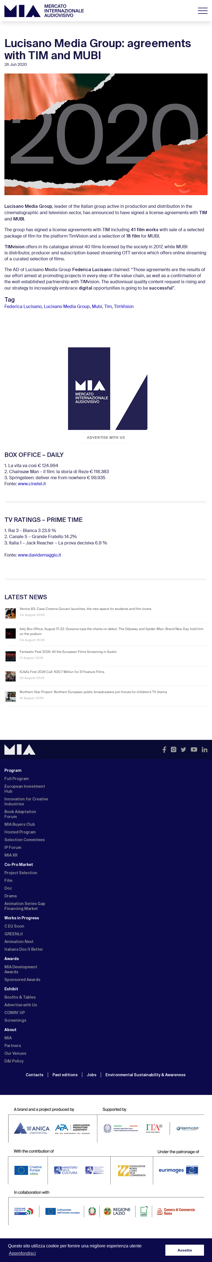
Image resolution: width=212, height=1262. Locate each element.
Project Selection (20, 872)
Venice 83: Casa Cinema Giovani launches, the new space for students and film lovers (85, 609)
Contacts (34, 1074)
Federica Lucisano (23, 307)
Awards (11, 958)
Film (8, 880)
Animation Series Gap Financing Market (24, 906)
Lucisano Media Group (67, 307)
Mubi (97, 307)
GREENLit (13, 933)
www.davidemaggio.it (39, 555)
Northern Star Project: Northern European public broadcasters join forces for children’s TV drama (93, 692)
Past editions (65, 1074)
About (10, 1029)
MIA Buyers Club (19, 824)
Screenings (15, 1020)
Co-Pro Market (18, 864)
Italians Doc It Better (23, 949)
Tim (108, 307)
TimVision (124, 307)
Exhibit (11, 988)
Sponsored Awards (22, 979)
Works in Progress (21, 917)
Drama (10, 895)
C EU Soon (14, 926)
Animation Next (18, 941)
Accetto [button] (184, 1250)
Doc (8, 888)
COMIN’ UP (14, 1012)
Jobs (91, 1074)
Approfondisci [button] (22, 1253)
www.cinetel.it (32, 484)
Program (13, 770)
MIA (8, 1037)
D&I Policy (13, 1061)
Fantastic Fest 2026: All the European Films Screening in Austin (68, 652)
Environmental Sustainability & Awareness (145, 1074)
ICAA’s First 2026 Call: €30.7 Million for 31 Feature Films (62, 672)
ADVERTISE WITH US (106, 438)
